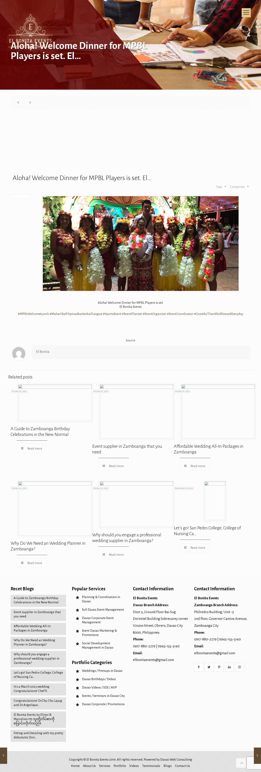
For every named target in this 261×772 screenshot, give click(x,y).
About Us (89, 766)
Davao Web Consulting (176, 759)
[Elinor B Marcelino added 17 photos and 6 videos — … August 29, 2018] (257, 756)
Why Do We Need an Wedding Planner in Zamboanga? (34, 642)
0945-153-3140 (169, 646)
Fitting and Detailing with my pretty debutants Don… (38, 735)
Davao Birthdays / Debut (99, 679)
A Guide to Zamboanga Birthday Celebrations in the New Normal (36, 600)
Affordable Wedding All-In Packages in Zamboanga (32, 628)
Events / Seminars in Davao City (103, 695)
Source (130, 340)
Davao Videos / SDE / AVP (99, 687)
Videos (134, 766)
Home (75, 766)
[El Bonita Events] (31, 32)
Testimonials (151, 766)
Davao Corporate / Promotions (103, 704)
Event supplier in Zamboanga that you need (37, 614)
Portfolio (120, 766)
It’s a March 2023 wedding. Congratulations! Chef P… (32, 689)
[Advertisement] (131, 143)
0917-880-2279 (144, 646)
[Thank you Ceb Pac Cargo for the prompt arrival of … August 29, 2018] (3, 756)
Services (104, 766)
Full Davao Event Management (103, 609)
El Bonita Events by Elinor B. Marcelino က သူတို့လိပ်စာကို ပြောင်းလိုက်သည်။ (34, 719)
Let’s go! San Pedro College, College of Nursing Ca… (38, 675)
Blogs (168, 766)
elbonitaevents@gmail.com (153, 660)
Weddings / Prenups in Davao (102, 670)
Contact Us (182, 766)
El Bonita (42, 352)
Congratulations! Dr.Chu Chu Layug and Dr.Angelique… (38, 703)
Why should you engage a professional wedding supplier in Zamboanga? (36, 658)
